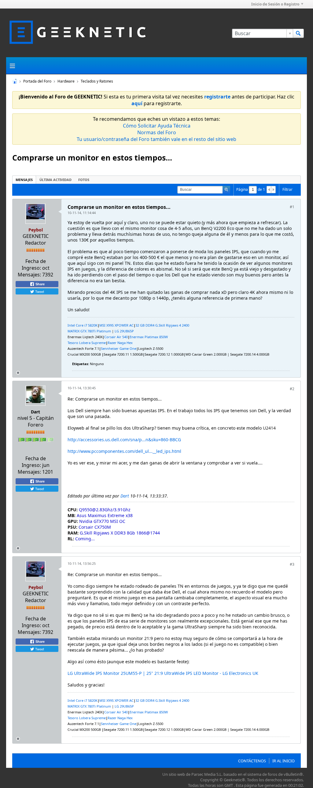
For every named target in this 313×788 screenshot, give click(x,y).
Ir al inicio (283, 761)
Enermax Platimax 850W (149, 337)
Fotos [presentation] (83, 179)
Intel (72, 325)
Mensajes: (29, 274)
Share (40, 284)
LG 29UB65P (124, 331)
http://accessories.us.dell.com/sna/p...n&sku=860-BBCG (124, 439)
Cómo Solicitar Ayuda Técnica (156, 125)
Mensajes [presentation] (24, 179)
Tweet (39, 291)
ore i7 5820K (88, 325)
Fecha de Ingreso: (34, 264)
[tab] (24, 180)
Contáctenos (252, 761)
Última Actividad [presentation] (55, 179)
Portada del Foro (37, 81)
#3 (292, 564)
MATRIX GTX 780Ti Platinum (89, 331)
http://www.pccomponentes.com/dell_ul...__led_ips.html (124, 451)
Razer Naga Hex (120, 342)
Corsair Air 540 (116, 337)
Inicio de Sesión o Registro (275, 4)
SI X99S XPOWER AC (118, 325)
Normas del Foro (156, 132)
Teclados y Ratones (97, 81)
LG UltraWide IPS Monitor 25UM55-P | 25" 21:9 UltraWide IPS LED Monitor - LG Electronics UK (163, 673)
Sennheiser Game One (118, 348)
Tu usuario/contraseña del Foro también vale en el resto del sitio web (156, 139)
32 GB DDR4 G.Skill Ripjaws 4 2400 (162, 325)
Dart (35, 412)
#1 (292, 206)
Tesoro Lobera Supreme (87, 342)
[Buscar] (298, 33)
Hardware (66, 81)
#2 (292, 388)
